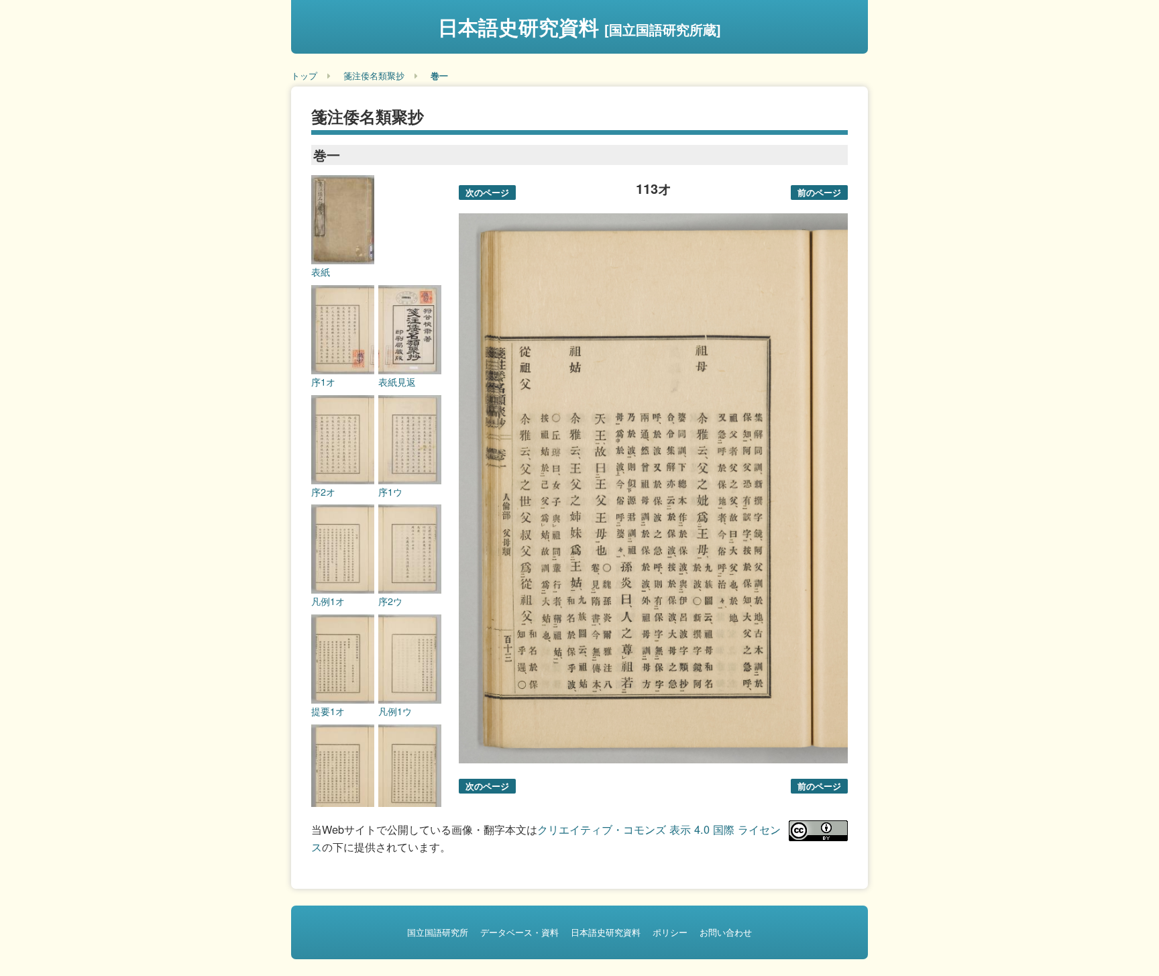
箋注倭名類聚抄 (373, 75)
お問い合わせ (726, 932)
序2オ (323, 491)
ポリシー (670, 932)
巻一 (439, 75)
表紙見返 (397, 381)
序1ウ (390, 491)
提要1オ (328, 711)
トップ (304, 75)
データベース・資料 (519, 932)
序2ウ (390, 601)
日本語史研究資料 (579, 26)
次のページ (487, 192)
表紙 (320, 271)
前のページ (819, 192)
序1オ (323, 381)
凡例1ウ (395, 711)
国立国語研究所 (437, 932)
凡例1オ (328, 601)
